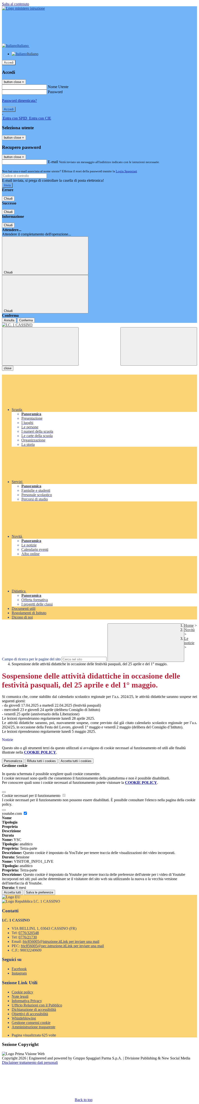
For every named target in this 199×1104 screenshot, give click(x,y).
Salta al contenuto (15, 4)
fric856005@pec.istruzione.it (62, 946)
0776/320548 (28, 933)
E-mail (53, 162)
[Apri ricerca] (158, 346)
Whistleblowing (24, 1018)
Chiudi (8, 198)
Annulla (9, 320)
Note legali (20, 996)
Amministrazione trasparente (33, 1027)
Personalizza (13, 761)
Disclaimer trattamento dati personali (30, 1062)
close (7, 368)
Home (189, 625)
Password (55, 92)
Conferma (26, 320)
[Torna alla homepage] (99, 325)
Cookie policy (22, 992)
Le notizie (189, 640)
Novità (189, 630)
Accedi (9, 62)
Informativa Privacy (27, 1001)
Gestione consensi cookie (31, 1023)
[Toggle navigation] (40, 346)
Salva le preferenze (39, 892)
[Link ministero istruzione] (23, 8)
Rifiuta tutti (41, 761)
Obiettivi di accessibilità (30, 1014)
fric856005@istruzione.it (61, 941)
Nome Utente (58, 87)
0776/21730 (27, 937)
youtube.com (12, 813)
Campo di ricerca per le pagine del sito (31, 659)
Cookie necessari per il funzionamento (31, 796)
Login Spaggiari (126, 171)
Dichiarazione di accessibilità (34, 1009)
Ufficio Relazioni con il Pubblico (37, 1005)
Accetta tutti (76, 761)
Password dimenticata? (19, 100)
